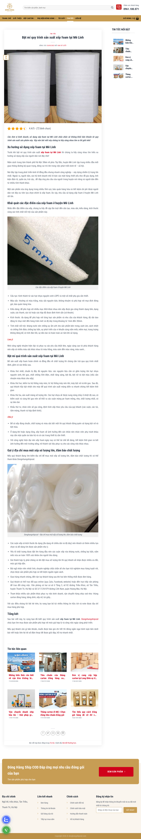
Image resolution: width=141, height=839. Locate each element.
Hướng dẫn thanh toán (78, 814)
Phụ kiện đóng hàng (46, 18)
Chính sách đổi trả (77, 803)
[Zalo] (6, 819)
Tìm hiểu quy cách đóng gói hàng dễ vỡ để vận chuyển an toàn (84, 713)
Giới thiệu (17, 18)
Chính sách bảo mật (77, 808)
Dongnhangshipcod (89, 619)
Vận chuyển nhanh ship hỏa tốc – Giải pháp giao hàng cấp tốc (21, 713)
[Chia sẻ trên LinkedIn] (63, 733)
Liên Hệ (78, 18)
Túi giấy (61, 18)
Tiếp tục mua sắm (47, 819)
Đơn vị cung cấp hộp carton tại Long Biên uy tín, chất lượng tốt (84, 677)
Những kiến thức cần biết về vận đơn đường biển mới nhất (21, 677)
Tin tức (70, 18)
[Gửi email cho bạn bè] (53, 733)
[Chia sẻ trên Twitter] (48, 733)
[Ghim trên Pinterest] (58, 733)
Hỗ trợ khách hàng (77, 819)
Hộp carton (28, 18)
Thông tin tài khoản (48, 808)
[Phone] (6, 830)
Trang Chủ (6, 18)
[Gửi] (112, 7)
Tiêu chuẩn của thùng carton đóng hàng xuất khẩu (52, 677)
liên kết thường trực (69, 743)
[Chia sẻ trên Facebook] (43, 733)
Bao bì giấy (62, 45)
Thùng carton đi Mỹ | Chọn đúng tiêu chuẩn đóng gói (52, 713)
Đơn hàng (44, 803)
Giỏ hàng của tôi (47, 814)
